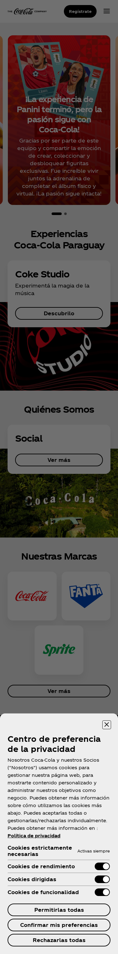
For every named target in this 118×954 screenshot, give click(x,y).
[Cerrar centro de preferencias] (106, 725)
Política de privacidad (34, 835)
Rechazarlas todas (59, 940)
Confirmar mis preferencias (59, 925)
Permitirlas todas (59, 910)
